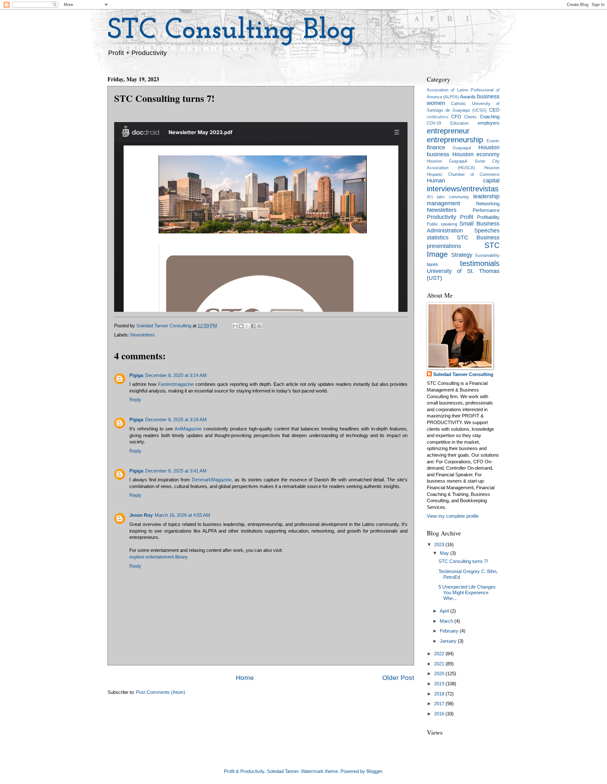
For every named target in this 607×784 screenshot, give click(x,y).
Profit (466, 217)
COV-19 (434, 123)
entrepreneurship (455, 140)
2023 (439, 544)
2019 (439, 683)
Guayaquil (462, 147)
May (445, 553)
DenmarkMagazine (211, 479)
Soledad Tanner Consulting (463, 374)
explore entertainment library (158, 556)
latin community (453, 196)
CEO (494, 110)
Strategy (461, 255)
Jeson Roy (141, 515)
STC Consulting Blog (231, 30)
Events (493, 141)
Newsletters (142, 334)
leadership (486, 196)
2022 (439, 653)
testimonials (480, 263)
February (450, 630)
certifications (437, 117)
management (443, 203)
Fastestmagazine (176, 384)
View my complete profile (453, 516)
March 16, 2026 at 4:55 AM (182, 515)
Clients (470, 116)
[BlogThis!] (241, 326)
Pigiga (136, 375)
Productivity (441, 217)
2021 (439, 663)
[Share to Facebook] (253, 326)
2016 (439, 713)
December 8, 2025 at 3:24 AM (176, 419)
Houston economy (476, 154)
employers (489, 123)
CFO (456, 116)
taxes (432, 264)
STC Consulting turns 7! (463, 561)
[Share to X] (247, 326)
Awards (468, 96)
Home (245, 677)
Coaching (490, 116)
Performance (486, 210)
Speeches (487, 230)
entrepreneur (448, 131)
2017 (439, 703)
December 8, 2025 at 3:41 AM (176, 470)
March (447, 621)
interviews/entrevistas (463, 189)
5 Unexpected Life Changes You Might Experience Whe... (467, 592)
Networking (488, 203)
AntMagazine (188, 428)
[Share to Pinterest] (259, 326)
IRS (430, 197)
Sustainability (487, 255)
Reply (135, 399)
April (445, 611)
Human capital (463, 180)
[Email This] (235, 326)
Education (459, 123)
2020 (439, 673)
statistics (438, 237)
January (449, 641)
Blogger (374, 771)
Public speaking (442, 224)
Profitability (488, 217)
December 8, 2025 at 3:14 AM (176, 375)
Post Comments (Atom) (160, 692)
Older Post (398, 677)
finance (436, 147)
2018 (439, 693)
